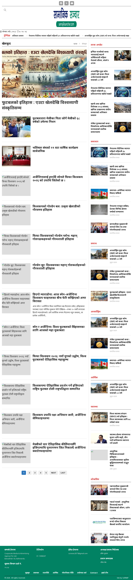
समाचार (36, 572)
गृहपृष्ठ (75, 43)
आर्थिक (55, 572)
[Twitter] (66, 3)
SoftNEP (125, 578)
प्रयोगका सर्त (81, 572)
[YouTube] (72, 3)
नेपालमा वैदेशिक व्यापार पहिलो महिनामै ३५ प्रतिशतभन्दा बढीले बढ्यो (43, 35)
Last (63, 472)
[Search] (5, 10)
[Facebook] (61, 3)
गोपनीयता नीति (68, 572)
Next (53, 472)
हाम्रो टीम (104, 572)
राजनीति (46, 572)
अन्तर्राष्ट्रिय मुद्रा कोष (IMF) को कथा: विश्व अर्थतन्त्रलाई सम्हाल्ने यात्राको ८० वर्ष (102, 35)
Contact (94, 572)
